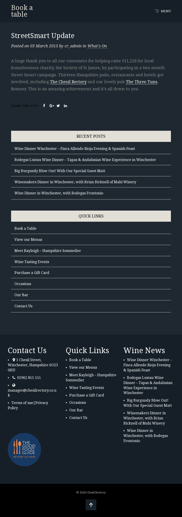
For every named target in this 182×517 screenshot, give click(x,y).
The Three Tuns (141, 81)
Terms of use (22, 403)
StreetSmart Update (42, 36)
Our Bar (21, 295)
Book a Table (25, 228)
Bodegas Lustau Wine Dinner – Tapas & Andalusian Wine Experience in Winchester (85, 160)
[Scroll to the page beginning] (91, 504)
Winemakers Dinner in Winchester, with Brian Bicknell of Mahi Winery (75, 182)
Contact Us (23, 306)
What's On (97, 46)
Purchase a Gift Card (31, 273)
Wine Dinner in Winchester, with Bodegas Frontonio (58, 193)
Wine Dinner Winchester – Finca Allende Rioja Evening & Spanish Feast (74, 149)
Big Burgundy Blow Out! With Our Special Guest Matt (59, 171)
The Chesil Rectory (68, 81)
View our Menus (28, 239)
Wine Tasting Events (31, 262)
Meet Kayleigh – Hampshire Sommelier (47, 251)
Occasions (22, 284)
